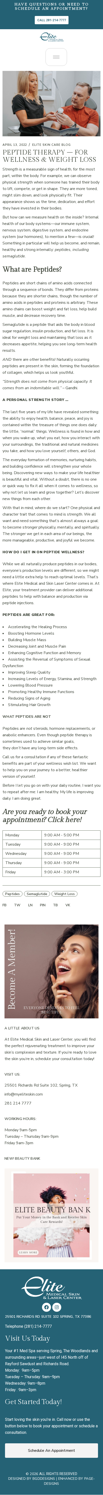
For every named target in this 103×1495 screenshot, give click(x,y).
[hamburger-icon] (56, 57)
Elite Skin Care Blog (51, 145)
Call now (64, 1419)
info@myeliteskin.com (23, 1094)
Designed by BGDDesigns (31, 1478)
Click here (63, 820)
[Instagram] (56, 1307)
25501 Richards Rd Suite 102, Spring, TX (41, 1085)
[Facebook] (46, 1307)
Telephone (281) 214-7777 (28, 1326)
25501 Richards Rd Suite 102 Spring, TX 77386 (48, 1316)
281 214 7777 (18, 1103)
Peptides (11, 283)
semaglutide (37, 894)
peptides (12, 894)
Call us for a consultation (24, 757)
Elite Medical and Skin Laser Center (45, 583)
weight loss (64, 894)
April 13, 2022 (14, 145)
